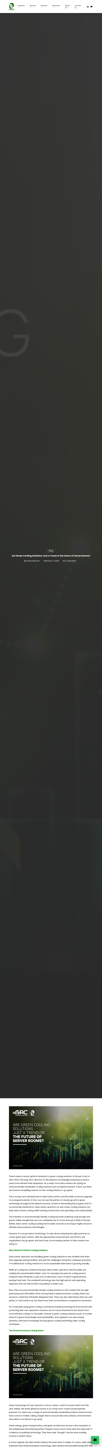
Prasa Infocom (33, 561)
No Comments (69, 561)
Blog (51, 551)
